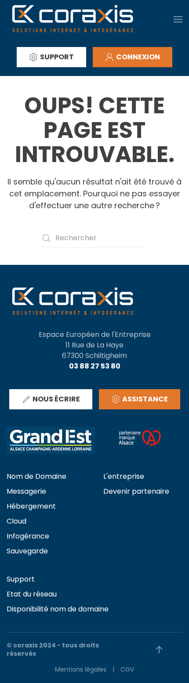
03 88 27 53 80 (94, 366)
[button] (178, 19)
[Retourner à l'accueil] (72, 19)
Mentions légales (80, 669)
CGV (127, 669)
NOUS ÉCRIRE (56, 399)
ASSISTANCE (145, 399)
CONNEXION (138, 57)
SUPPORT (57, 57)
